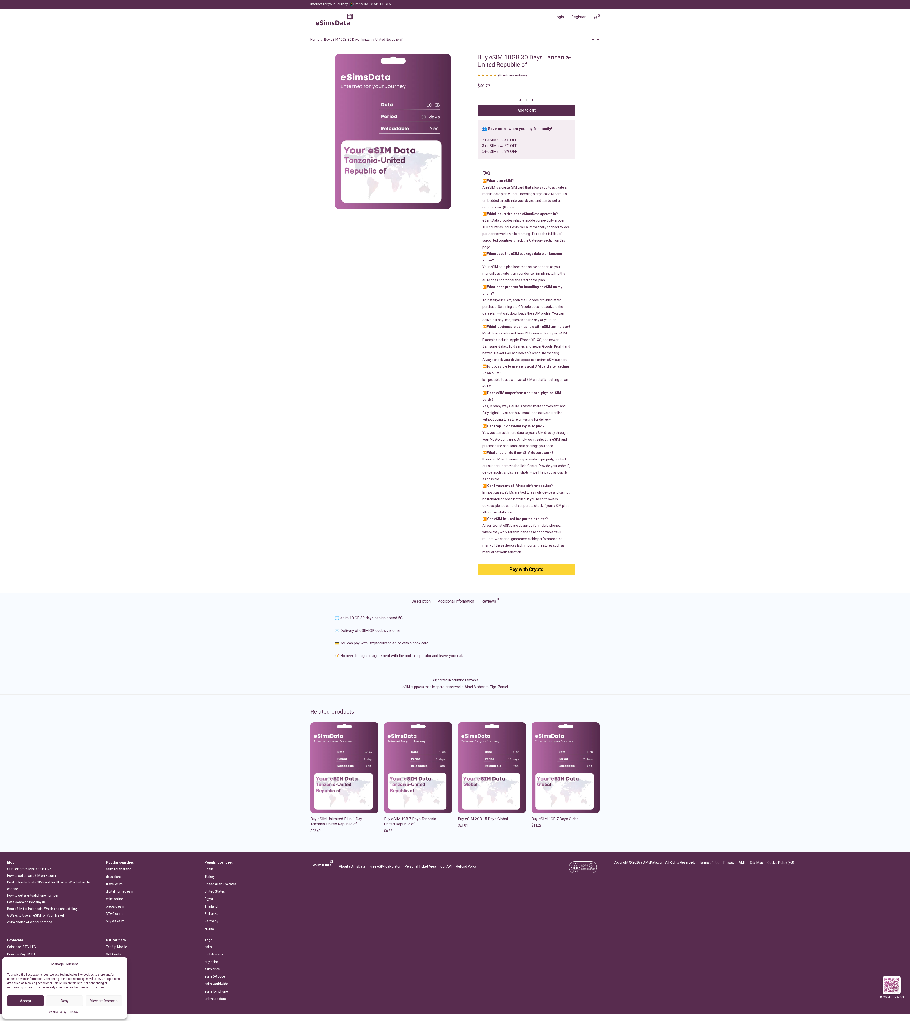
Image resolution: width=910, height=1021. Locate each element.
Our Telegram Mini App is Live (29, 869)
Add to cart (527, 110)
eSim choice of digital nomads (29, 922)
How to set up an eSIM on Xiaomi (31, 875)
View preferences (104, 1001)
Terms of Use (709, 862)
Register (578, 17)
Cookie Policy (57, 1012)
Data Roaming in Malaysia (26, 902)
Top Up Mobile (116, 947)
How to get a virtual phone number (33, 895)
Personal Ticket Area (420, 866)
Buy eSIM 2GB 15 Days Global (483, 819)
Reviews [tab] (490, 600)
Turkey (210, 877)
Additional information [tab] (456, 601)
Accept (25, 1001)
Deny (64, 1001)
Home (314, 39)
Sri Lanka (211, 914)
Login (559, 17)
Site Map (756, 862)
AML (742, 862)
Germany (211, 921)
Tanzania (471, 680)
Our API (446, 866)
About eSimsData (352, 866)
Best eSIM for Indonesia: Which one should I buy (42, 909)
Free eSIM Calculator (385, 866)
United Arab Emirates (221, 884)
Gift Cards (113, 954)
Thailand (211, 906)
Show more (317, 831)
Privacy (73, 1012)
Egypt (209, 899)
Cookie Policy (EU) (780, 862)
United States (215, 891)
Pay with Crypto (527, 569)
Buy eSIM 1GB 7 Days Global (555, 819)
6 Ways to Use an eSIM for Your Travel (35, 915)
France (210, 929)
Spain (209, 869)
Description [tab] (421, 601)
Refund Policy (466, 866)
